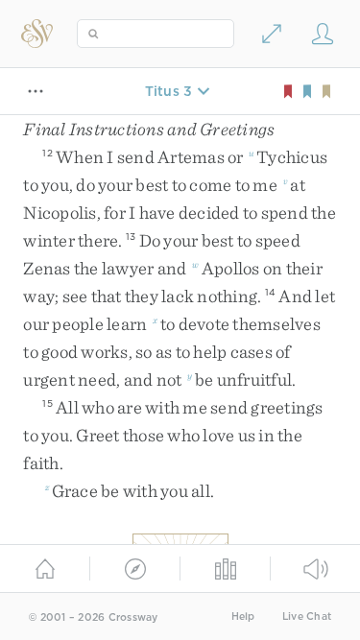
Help (243, 616)
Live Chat (306, 616)
